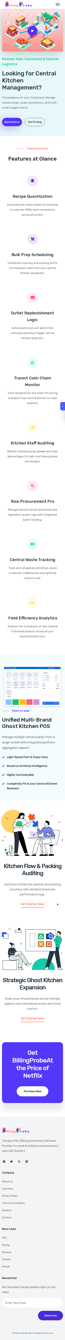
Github (6, 1266)
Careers (6, 1259)
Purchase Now (32, 1091)
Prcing (5, 1244)
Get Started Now (32, 904)
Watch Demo (12, 122)
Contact (7, 1217)
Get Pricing (35, 122)
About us (7, 1181)
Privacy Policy (10, 1195)
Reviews (7, 1210)
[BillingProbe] (32, 1130)
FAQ (4, 1237)
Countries (7, 1188)
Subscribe (50, 1315)
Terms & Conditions (13, 1203)
